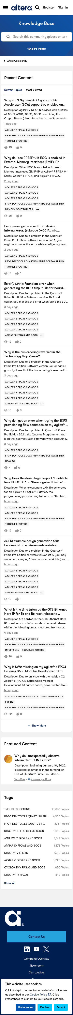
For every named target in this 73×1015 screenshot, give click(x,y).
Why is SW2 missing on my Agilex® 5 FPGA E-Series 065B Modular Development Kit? (35, 669)
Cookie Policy (38, 994)
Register (49, 7)
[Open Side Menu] (5, 7)
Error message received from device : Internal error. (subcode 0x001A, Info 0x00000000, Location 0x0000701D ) (32, 228)
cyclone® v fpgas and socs (24, 867)
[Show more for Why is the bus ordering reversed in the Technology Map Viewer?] (42, 404)
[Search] (37, 7)
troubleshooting (17, 809)
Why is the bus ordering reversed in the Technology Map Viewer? (32, 354)
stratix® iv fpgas (16, 874)
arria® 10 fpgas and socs (22, 845)
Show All (9, 883)
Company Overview (36, 958)
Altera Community (17, 60)
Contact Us (36, 937)
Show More (39, 725)
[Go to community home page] (22, 7)
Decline (44, 1007)
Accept (61, 1007)
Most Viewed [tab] (34, 89)
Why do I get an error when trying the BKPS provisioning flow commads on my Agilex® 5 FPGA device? (36, 423)
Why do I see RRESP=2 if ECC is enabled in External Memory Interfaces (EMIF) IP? (34, 160)
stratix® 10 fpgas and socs (24, 831)
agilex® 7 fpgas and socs (23, 838)
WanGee (19, 779)
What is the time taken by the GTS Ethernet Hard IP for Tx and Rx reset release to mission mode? (35, 612)
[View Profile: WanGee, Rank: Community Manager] (8, 759)
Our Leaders (36, 972)
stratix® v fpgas (16, 852)
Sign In (63, 7)
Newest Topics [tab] (13, 89)
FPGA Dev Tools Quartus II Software (23, 824)
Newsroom (36, 965)
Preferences (25, 1007)
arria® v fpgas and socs (22, 860)
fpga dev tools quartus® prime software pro (27, 817)
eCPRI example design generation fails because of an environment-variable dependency (31, 543)
